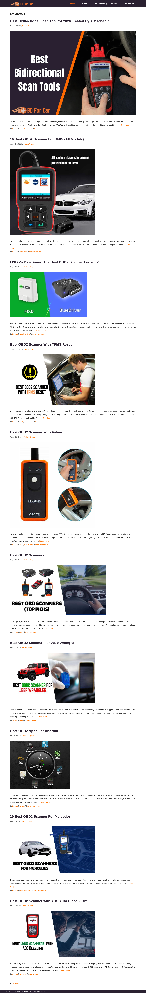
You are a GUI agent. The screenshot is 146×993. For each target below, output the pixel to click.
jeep (21, 720)
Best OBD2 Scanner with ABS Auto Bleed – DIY (48, 901)
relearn (26, 422)
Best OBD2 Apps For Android (34, 731)
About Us (115, 4)
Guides (84, 4)
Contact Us (129, 4)
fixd (28, 334)
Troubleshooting (99, 4)
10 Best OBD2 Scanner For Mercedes (40, 816)
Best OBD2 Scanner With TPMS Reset (41, 344)
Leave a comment (40, 129)
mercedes (23, 890)
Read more (125, 125)
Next (18, 984)
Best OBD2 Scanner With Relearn (37, 432)
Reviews (73, 4)
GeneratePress (40, 991)
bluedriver (23, 334)
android (22, 806)
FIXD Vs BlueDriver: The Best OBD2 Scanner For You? (54, 262)
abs (21, 974)
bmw (21, 252)
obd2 (30, 129)
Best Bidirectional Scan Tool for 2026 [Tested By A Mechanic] (60, 21)
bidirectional (24, 129)
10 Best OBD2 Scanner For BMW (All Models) (47, 139)
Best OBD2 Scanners (27, 555)
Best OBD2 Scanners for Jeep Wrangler (42, 643)
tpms (31, 422)
